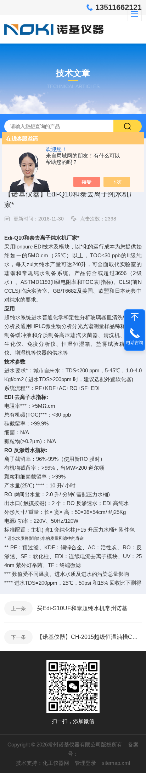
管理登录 (85, 763)
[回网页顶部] (135, 317)
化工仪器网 (56, 763)
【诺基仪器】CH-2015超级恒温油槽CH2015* (89, 637)
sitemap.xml (116, 763)
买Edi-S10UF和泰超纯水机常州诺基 (82, 608)
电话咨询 (134, 342)
